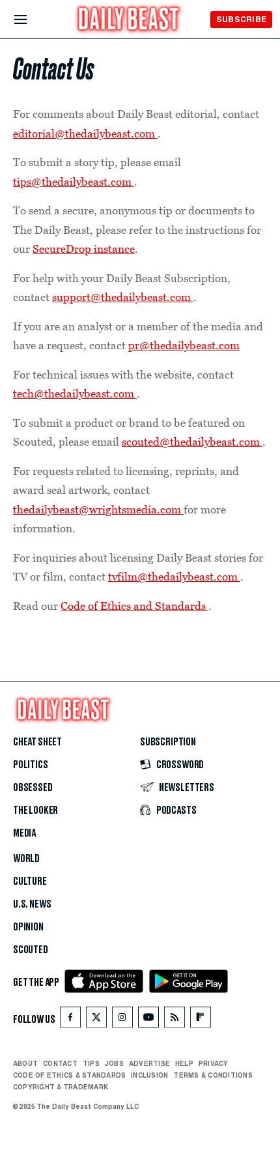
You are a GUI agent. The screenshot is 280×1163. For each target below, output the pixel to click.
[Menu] (31, 20)
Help (184, 1063)
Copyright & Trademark (60, 1087)
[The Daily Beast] (129, 20)
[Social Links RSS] (174, 1020)
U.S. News (32, 904)
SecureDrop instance (84, 248)
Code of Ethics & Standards (69, 1075)
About (25, 1063)
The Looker (35, 810)
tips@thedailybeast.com (73, 181)
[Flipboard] (200, 1020)
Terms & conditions (212, 1075)
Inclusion (149, 1075)
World (26, 859)
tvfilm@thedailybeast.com (174, 576)
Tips (91, 1063)
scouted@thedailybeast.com (192, 441)
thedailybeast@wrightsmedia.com (98, 509)
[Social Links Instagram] (122, 1020)
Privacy (214, 1063)
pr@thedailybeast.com (184, 345)
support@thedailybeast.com (122, 297)
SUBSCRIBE (241, 19)
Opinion (28, 927)
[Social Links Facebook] (70, 1020)
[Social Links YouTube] (148, 1020)
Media (24, 833)
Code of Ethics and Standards (134, 605)
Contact (60, 1063)
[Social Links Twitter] (96, 1020)
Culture (30, 881)
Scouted (30, 950)
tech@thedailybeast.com (75, 393)
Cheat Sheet (37, 742)
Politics (30, 765)
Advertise (149, 1063)
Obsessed (33, 788)
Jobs (114, 1063)
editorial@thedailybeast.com (85, 133)
